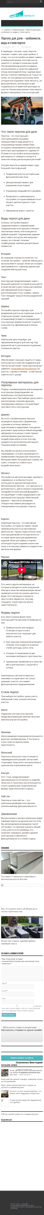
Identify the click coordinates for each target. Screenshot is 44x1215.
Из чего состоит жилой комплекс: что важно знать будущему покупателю (26, 1092)
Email (4, 991)
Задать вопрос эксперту (22, 1058)
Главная (7, 30)
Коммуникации (18, 30)
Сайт (4, 998)
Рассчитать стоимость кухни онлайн (21, 1030)
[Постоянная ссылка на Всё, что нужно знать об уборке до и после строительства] (22, 885)
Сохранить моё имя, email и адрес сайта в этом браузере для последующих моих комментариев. (22, 1008)
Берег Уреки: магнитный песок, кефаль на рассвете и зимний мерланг (18, 1086)
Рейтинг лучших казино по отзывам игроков (19, 1114)
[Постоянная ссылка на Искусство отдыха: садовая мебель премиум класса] (22, 938)
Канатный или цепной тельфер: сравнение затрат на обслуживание (22, 1080)
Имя (3, 983)
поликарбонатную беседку (24, 368)
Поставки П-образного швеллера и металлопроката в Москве (18, 878)
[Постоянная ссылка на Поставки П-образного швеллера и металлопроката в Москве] (22, 873)
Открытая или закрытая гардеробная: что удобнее (25, 1101)
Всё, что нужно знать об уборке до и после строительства (19, 910)
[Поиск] (41, 2)
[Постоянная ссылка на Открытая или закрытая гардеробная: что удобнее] (4, 1106)
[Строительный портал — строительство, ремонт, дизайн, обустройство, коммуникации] (22, 16)
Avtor (13, 47)
